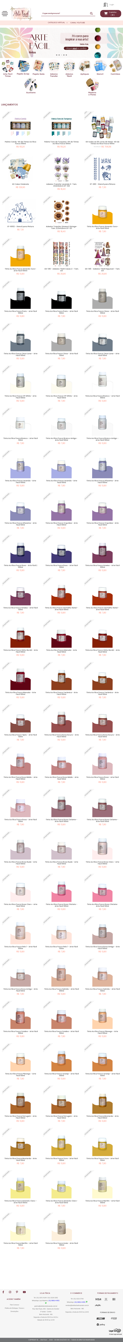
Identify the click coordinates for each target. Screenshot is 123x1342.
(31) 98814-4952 (53, 1300)
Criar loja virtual (115, 1334)
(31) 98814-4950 (79, 1302)
